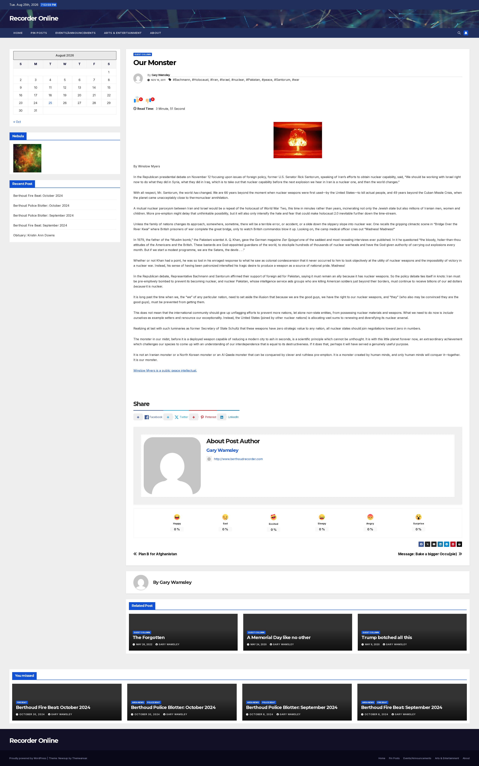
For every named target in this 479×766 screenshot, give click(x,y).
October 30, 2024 (32, 714)
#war (295, 80)
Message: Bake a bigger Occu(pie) (427, 554)
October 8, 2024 (262, 714)
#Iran (214, 80)
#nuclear (237, 80)
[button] (459, 33)
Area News (138, 702)
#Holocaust (200, 80)
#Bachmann (181, 80)
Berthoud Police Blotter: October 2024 (41, 206)
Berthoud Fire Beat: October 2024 (38, 196)
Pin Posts (39, 33)
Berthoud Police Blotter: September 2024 (43, 215)
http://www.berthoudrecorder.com (238, 459)
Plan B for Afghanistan (158, 554)
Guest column (143, 54)
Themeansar (79, 758)
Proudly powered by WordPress (28, 758)
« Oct (17, 122)
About (155, 33)
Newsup (63, 758)
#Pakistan (253, 80)
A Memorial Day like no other (278, 637)
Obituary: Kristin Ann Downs (34, 235)
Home (17, 33)
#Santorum (282, 80)
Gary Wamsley (161, 75)
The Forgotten (149, 637)
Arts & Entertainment (123, 33)
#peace (267, 80)
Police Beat (153, 702)
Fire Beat (22, 702)
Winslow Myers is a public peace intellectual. (165, 370)
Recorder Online (33, 18)
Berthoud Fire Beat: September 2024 (40, 225)
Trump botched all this (386, 637)
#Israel (225, 80)
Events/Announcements (75, 33)
